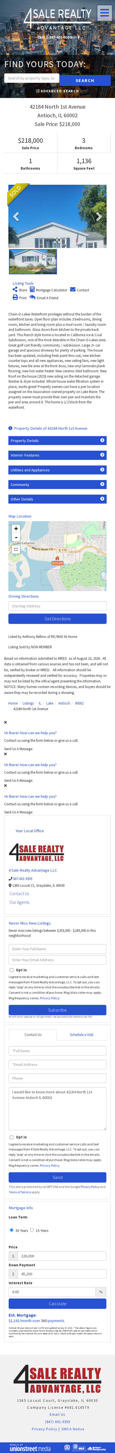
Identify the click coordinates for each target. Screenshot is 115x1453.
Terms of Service (20, 1192)
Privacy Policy (49, 998)
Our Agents (19, 902)
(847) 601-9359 (57, 1421)
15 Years (41, 1230)
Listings (28, 703)
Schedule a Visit (81, 1034)
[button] (85, 80)
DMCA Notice (73, 1429)
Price (13, 1247)
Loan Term (18, 1217)
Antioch (64, 703)
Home (13, 703)
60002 (79, 703)
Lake (49, 703)
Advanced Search (60, 91)
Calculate (57, 1303)
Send (58, 1177)
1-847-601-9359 (59, 37)
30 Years (21, 1230)
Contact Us (19, 893)
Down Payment (22, 1265)
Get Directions (57, 618)
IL (40, 703)
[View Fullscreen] (16, 549)
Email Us (57, 1414)
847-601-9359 (22, 878)
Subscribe (57, 1010)
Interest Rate (20, 1283)
